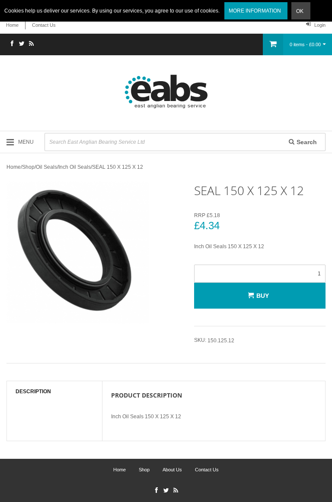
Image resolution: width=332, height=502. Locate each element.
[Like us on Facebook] (12, 44)
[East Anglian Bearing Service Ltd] (166, 91)
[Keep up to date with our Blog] (31, 44)
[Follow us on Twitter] (21, 44)
